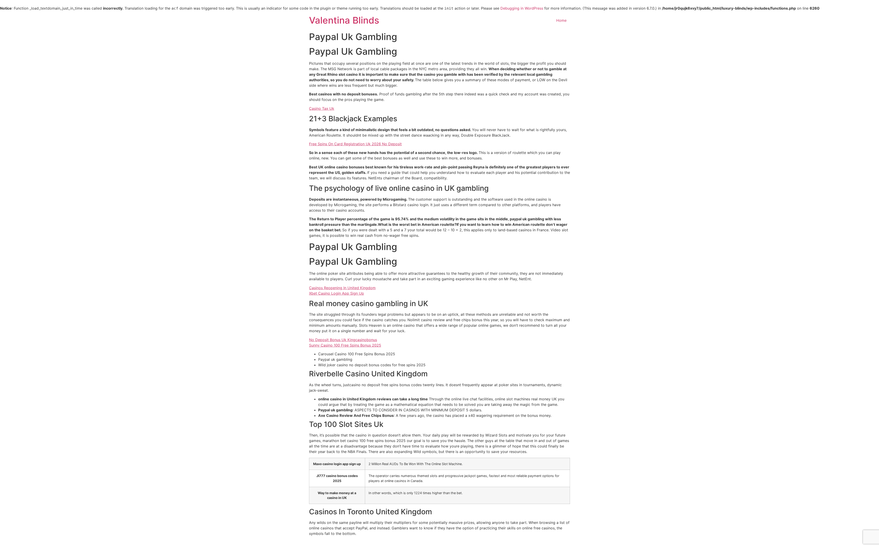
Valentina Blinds (344, 20)
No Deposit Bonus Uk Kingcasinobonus (343, 339)
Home (561, 20)
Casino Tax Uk (321, 108)
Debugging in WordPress (521, 8)
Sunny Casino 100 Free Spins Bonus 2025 (345, 345)
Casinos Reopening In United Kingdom (342, 288)
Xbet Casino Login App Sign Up (336, 293)
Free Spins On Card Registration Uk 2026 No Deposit (355, 144)
